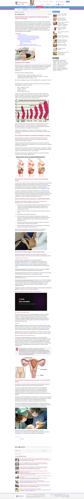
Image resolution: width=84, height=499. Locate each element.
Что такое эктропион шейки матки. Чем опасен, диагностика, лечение (34, 458)
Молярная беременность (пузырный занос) (28, 44)
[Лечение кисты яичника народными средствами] (54, 45)
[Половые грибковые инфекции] (54, 49)
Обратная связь (45, 1)
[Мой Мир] (19, 14)
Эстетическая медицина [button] (30, 7)
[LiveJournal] (20, 14)
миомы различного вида (45, 325)
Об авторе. (22, 438)
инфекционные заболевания (62, 68)
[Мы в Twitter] (63, 4)
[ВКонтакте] (15, 14)
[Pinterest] (24, 14)
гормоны (54, 62)
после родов (59, 70)
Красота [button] (21, 7)
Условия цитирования (65, 494)
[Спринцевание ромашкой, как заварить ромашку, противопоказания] (54, 53)
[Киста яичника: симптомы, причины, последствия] (54, 15)
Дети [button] (55, 7)
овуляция (54, 70)
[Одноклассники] (18, 14)
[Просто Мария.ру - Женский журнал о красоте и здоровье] (21, 4)
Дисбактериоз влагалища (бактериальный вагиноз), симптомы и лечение (62, 41)
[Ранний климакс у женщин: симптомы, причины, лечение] (54, 37)
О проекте (52, 494)
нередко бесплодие (45, 188)
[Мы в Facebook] (60, 4)
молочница (63, 67)
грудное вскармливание (57, 69)
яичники (64, 61)
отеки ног (27, 216)
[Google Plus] (21, 14)
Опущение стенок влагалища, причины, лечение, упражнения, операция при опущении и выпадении (63, 24)
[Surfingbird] (22, 14)
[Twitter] (16, 14)
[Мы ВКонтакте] (58, 4)
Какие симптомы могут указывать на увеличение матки (28, 38)
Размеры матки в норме (22, 34)
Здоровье (17, 12)
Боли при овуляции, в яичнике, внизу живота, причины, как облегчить (62, 19)
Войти (43, 4)
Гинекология (25, 9)
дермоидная (41, 282)
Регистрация (49, 4)
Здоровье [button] (39, 7)
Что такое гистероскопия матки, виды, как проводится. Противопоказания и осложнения (35, 476)
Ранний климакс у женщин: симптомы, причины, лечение (63, 36)
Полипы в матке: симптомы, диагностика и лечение (30, 488)
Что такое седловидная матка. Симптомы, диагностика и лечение (33, 462)
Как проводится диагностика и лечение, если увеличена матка (29, 45)
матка (20, 453)
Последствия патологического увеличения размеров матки (29, 37)
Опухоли (21, 43)
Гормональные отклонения (25, 40)
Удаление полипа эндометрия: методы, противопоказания (31, 480)
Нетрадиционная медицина (35, 9)
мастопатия (55, 67)
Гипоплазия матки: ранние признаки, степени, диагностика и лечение (34, 466)
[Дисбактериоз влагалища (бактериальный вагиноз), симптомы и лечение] (54, 41)
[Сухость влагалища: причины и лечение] (54, 33)
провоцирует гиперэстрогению (21, 262)
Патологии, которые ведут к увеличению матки (26, 39)
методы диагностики (60, 66)
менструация (56, 60)
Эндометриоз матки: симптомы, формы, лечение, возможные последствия (35, 484)
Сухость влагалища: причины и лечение (63, 32)
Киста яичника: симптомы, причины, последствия (62, 14)
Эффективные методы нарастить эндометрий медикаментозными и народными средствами (33, 471)
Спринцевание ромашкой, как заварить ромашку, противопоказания (63, 53)
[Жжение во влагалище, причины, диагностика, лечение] (54, 28)
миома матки (64, 69)
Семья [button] (59, 7)
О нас (40, 1)
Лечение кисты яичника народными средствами (62, 45)
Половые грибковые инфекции (61, 49)
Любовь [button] (50, 7)
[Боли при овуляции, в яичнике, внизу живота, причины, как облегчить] (54, 19)
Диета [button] (45, 7)
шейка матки (60, 61)
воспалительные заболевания (62, 62)
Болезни (18, 9)
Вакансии (51, 1)
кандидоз (54, 68)
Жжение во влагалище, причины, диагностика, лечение (62, 28)
